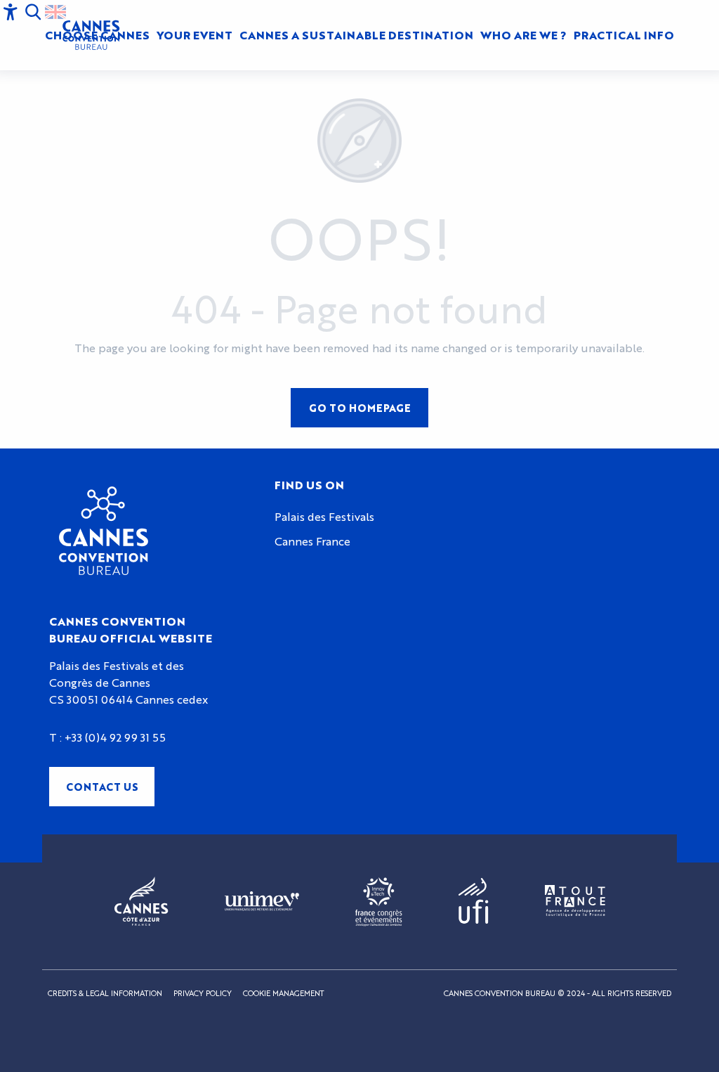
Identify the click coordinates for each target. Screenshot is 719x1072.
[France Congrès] (378, 901)
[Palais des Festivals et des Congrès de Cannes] (103, 531)
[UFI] (474, 901)
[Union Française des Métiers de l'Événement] (262, 901)
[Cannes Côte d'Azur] (141, 902)
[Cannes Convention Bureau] (91, 35)
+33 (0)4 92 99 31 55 (115, 737)
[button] (194, 35)
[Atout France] (575, 901)
